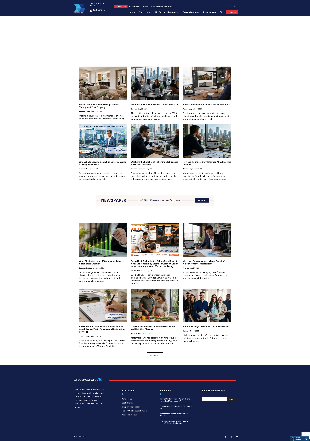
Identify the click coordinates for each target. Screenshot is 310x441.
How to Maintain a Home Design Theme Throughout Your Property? (99, 106)
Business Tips (84, 169)
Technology (187, 109)
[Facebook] (225, 437)
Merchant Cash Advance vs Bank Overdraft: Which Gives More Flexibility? (204, 262)
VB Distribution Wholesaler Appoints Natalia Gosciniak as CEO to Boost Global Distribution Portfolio (102, 329)
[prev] (230, 6)
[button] (221, 12)
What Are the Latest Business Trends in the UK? (154, 104)
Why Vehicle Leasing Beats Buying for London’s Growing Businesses (174, 422)
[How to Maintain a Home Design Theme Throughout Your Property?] (103, 83)
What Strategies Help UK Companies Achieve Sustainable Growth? (101, 262)
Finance (186, 268)
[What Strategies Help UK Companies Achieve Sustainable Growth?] (103, 240)
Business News (136, 169)
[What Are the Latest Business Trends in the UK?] (155, 83)
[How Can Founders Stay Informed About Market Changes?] (207, 141)
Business (134, 109)
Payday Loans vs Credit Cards (141, 7)
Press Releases (136, 271)
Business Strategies (86, 268)
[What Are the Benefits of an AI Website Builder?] (207, 83)
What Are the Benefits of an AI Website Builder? (206, 104)
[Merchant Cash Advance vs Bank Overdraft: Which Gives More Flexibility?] (207, 240)
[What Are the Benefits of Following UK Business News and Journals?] (155, 141)
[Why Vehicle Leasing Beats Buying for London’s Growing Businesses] (103, 141)
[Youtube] (237, 437)
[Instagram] (231, 437)
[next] (234, 6)
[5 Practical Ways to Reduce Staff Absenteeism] (207, 305)
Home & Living (84, 112)
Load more (154, 355)
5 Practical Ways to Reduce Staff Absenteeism (206, 326)
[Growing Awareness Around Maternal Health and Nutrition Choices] (155, 305)
